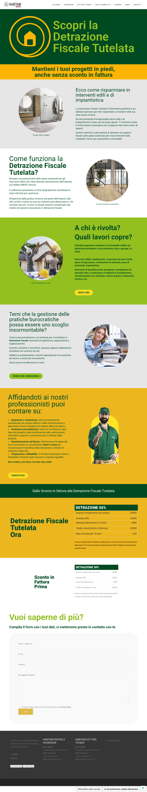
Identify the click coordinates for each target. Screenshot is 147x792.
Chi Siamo (14, 754)
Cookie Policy (29, 766)
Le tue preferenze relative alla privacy (121, 789)
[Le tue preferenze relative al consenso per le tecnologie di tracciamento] (143, 788)
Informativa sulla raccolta (89, 789)
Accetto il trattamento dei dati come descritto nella (46, 707)
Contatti (13, 758)
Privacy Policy (17, 766)
